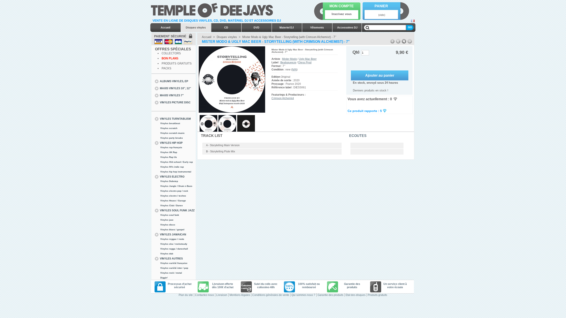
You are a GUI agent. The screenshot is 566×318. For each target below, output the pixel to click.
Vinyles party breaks (171, 138)
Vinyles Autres (171, 258)
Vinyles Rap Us (168, 157)
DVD (256, 27)
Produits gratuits (177, 63)
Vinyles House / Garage (173, 200)
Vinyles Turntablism (175, 118)
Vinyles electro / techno (173, 196)
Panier (381, 6)
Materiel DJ (286, 27)
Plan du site (186, 295)
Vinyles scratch (168, 128)
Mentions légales (239, 295)
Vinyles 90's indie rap (172, 167)
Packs (166, 68)
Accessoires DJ (347, 27)
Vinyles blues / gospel (172, 229)
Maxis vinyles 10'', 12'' (175, 88)
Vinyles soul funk (169, 215)
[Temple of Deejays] (212, 9)
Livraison (221, 295)
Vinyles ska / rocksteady (173, 244)
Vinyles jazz (166, 220)
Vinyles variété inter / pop (174, 268)
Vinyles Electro (172, 176)
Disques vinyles (196, 27)
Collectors (171, 53)
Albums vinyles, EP (174, 81)
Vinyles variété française (173, 263)
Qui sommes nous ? (303, 295)
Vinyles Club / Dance (171, 205)
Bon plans (170, 58)
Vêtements (317, 27)
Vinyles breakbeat (170, 123)
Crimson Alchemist (283, 98)
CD (226, 27)
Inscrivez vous (342, 14)
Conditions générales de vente (270, 295)
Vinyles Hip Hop (171, 142)
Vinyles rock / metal (171, 273)
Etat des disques (355, 295)
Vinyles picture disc (175, 102)
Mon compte (341, 6)
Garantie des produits (330, 295)
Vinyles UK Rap (168, 152)
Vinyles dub (166, 253)
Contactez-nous (204, 295)
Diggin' (164, 277)
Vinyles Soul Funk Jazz (177, 210)
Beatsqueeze (288, 62)
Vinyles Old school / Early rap (176, 162)
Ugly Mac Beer (308, 59)
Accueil (165, 27)
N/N (294, 69)
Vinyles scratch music (172, 133)
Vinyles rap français (171, 147)
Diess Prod (305, 62)
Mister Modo (289, 59)
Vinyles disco (167, 224)
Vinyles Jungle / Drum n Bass (176, 186)
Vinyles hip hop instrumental (175, 171)
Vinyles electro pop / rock (174, 191)
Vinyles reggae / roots (172, 239)
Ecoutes (358, 136)
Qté (355, 52)
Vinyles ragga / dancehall (174, 249)
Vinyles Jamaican (173, 234)
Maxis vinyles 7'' (172, 95)
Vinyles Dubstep (169, 181)
